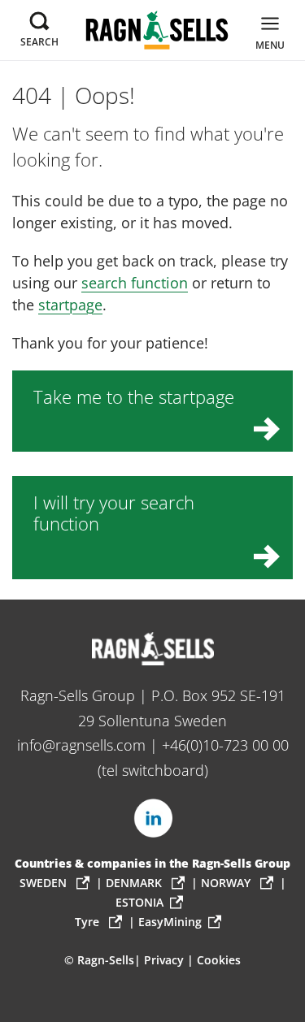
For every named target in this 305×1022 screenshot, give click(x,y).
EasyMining (170, 921)
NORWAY (227, 882)
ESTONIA (139, 902)
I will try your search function (113, 513)
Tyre (88, 921)
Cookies (219, 960)
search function (134, 282)
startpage (70, 304)
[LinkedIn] (152, 818)
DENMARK (135, 882)
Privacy (164, 960)
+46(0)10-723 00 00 (225, 745)
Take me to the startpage (133, 397)
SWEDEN (45, 882)
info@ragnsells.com (81, 745)
